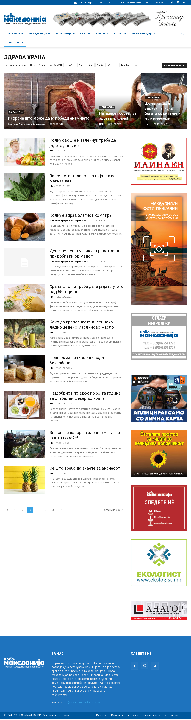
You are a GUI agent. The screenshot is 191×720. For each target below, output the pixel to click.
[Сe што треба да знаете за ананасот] (24, 480)
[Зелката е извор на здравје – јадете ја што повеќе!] (24, 444)
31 (53, 510)
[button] (182, 34)
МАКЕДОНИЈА (38, 33)
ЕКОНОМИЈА (63, 33)
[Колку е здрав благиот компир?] (24, 227)
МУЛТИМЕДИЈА (142, 33)
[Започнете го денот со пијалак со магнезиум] (24, 187)
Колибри (70, 65)
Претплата (132, 715)
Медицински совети (16, 65)
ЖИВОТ (100, 33)
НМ (101, 124)
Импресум (102, 715)
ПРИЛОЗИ (13, 42)
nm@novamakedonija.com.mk (82, 702)
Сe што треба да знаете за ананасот (85, 468)
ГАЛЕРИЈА (13, 33)
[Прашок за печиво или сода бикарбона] (24, 369)
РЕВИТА (148, 2)
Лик (81, 65)
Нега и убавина (38, 65)
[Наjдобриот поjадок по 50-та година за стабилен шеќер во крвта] (24, 405)
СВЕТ (83, 33)
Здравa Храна (15, 112)
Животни (112, 65)
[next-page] (62, 510)
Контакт (175, 715)
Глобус (100, 65)
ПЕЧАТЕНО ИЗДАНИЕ (130, 2)
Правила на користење (154, 715)
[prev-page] (7, 510)
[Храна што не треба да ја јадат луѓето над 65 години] (24, 298)
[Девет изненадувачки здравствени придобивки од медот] (24, 262)
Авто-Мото (126, 65)
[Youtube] (184, 2)
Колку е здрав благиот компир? (81, 215)
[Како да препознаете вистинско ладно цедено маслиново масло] (24, 333)
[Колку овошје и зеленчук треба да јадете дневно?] (24, 152)
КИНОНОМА (56, 65)
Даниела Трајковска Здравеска (26, 124)
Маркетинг (117, 715)
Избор (90, 65)
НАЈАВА (159, 2)
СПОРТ (118, 33)
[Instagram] (178, 2)
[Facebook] (172, 2)
